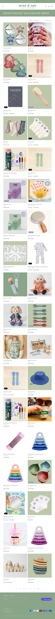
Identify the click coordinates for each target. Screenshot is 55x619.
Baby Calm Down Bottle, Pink (9, 454)
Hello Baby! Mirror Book (8, 516)
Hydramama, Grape (7, 204)
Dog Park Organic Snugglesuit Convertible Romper (38, 266)
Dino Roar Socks (31, 141)
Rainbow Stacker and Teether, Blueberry (36, 454)
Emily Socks (5, 141)
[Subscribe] (25, 599)
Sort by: (31, 20)
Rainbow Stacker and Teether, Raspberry (36, 548)
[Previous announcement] (2, 1)
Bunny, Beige (6, 579)
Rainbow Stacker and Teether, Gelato (10, 485)
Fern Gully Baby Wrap (7, 360)
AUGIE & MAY (8, 615)
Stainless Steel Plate (7, 48)
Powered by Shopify (14, 615)
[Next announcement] (52, 1)
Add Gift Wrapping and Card (8, 266)
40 (38, 588)
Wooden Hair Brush (31, 110)
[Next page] (42, 588)
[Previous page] (13, 588)
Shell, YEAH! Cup (6, 548)
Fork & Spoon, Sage (32, 173)
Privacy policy (27, 615)
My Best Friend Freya (7, 329)
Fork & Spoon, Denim (7, 391)
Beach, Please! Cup (31, 423)
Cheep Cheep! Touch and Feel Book (35, 204)
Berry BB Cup (30, 48)
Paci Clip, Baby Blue (7, 298)
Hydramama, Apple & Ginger (9, 235)
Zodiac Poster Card (7, 110)
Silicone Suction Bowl (32, 485)
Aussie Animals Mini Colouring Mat (10, 423)
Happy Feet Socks (31, 516)
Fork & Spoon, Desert (32, 79)
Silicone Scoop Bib (7, 79)
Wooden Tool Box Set (32, 360)
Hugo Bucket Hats (31, 391)
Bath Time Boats (31, 579)
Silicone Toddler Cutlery (32, 329)
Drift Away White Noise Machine (34, 235)
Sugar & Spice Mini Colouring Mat (10, 173)
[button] (2, 6)
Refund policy (21, 615)
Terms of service (34, 615)
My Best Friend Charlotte (32, 298)
